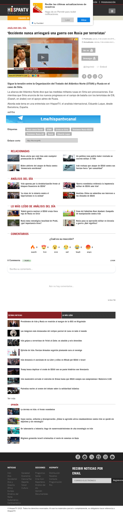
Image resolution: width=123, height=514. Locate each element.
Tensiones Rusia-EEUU (82, 129)
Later (67, 19)
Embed (103, 66)
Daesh (50, 133)
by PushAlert (39, 23)
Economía (25, 475)
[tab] (35, 315)
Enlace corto (14, 140)
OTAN (49, 129)
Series (38, 475)
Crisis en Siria (62, 129)
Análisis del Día (17, 28)
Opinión (38, 490)
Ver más (11, 398)
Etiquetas (12, 129)
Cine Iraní (39, 478)
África (10, 487)
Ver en (86, 50)
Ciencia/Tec (26, 478)
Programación (108, 2)
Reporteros (40, 481)
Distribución (54, 472)
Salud (24, 484)
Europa (11, 490)
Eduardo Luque (63, 133)
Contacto (53, 478)
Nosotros (53, 475)
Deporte (24, 481)
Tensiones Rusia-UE (35, 133)
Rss (50, 484)
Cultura (24, 487)
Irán (9, 472)
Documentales (41, 493)
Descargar (87, 58)
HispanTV (18, 9)
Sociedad (25, 472)
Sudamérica (13, 499)
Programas (40, 472)
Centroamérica (14, 502)
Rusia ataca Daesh (35, 129)
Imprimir (90, 66)
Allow (83, 19)
